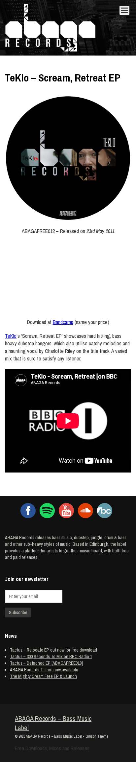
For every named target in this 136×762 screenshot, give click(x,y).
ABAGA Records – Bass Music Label (53, 723)
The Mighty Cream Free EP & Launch (43, 676)
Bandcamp (63, 322)
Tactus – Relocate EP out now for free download (53, 650)
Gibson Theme (96, 736)
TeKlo (11, 335)
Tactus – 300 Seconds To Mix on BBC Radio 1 (51, 656)
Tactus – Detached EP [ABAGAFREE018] (46, 663)
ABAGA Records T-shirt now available (44, 670)
